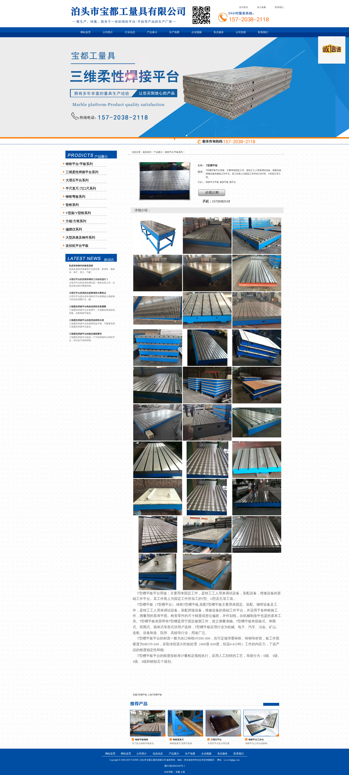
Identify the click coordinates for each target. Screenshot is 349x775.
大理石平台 (216, 739)
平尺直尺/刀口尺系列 (81, 188)
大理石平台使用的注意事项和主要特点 (87, 293)
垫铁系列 (72, 205)
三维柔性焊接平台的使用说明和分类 (86, 320)
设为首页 (243, 7)
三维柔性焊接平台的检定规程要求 (85, 334)
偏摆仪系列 (74, 229)
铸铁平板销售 (141, 739)
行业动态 (130, 32)
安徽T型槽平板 (140, 694)
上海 (182, 772)
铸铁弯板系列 (75, 196)
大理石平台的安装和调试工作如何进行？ (88, 279)
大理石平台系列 (77, 180)
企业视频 (196, 32)
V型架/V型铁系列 (78, 213)
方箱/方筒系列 (76, 221)
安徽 (178, 772)
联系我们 (279, 7)
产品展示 (152, 32)
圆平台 (232, 182)
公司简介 (108, 32)
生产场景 (174, 32)
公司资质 (241, 32)
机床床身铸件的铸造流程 (81, 265)
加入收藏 (261, 7)
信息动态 (158, 753)
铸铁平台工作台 (256, 739)
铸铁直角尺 (178, 739)
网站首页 (86, 32)
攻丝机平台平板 (77, 245)
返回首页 (147, 152)
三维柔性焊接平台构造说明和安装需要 (87, 306)
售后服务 (219, 32)
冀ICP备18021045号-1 (174, 766)
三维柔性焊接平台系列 (82, 172)
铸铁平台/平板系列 (79, 164)
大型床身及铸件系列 (80, 237)
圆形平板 (224, 182)
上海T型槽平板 (155, 694)
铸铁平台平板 (212, 182)
